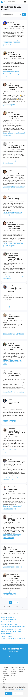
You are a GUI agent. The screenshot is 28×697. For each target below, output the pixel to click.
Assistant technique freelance (10, 624)
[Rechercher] (24, 14)
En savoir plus (13, 656)
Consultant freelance (7, 617)
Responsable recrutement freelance (12, 631)
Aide (4, 681)
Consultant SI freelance (8, 619)
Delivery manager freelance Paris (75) (13, 638)
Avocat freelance (6, 636)
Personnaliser (18, 693)
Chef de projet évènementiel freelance (13, 626)
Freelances (11, 607)
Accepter (8, 693)
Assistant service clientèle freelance (12, 629)
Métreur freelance (6, 634)
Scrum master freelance (8, 622)
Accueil (6, 607)
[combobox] (10, 14)
